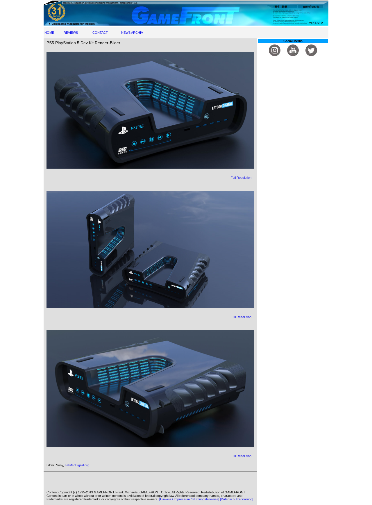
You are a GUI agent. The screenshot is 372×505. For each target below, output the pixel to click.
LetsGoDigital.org (77, 465)
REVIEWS (71, 32)
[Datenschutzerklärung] (236, 499)
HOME (49, 32)
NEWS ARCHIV (132, 32)
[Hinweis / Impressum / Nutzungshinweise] (189, 499)
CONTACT (100, 32)
